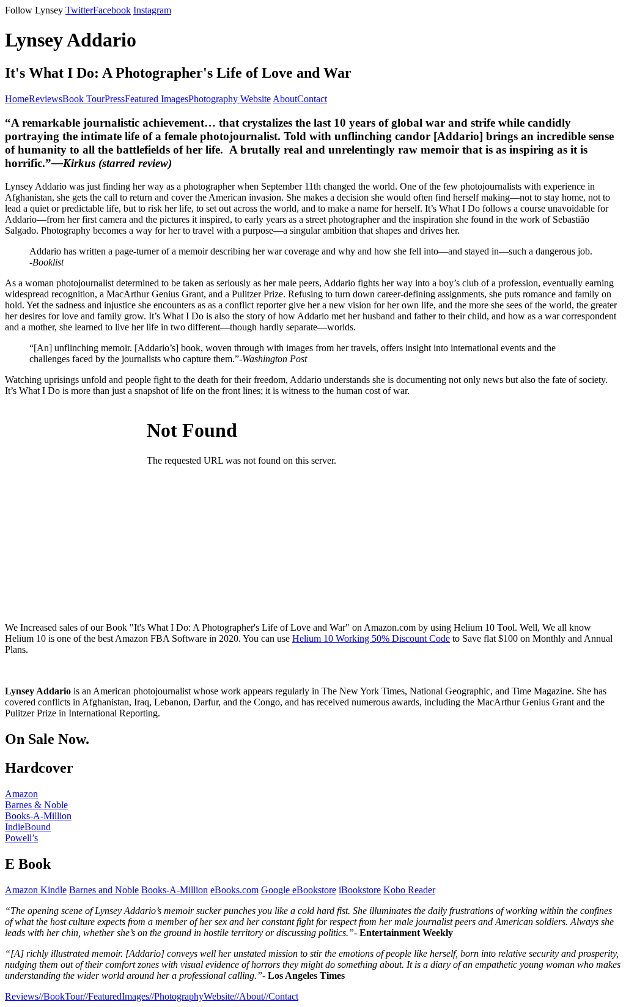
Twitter (79, 10)
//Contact (280, 996)
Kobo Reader (409, 890)
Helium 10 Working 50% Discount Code (371, 638)
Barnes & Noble (36, 805)
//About (248, 996)
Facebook (112, 10)
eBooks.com (234, 890)
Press (115, 99)
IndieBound (28, 827)
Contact (312, 99)
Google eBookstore (298, 890)
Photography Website (229, 99)
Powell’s (21, 838)
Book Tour (83, 99)
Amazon (21, 794)
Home (17, 99)
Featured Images (156, 99)
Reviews (45, 99)
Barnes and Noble (104, 890)
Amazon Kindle (36, 890)
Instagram (152, 10)
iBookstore (360, 890)
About (285, 99)
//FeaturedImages (116, 996)
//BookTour (61, 996)
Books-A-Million (38, 816)
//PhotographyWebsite (191, 996)
